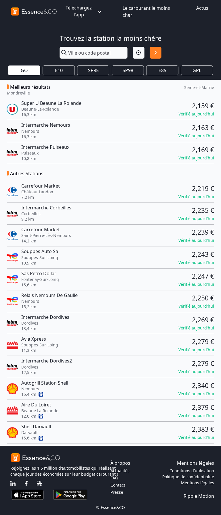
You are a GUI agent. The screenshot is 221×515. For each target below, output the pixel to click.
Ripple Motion (199, 496)
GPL (197, 70)
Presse (116, 492)
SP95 (93, 70)
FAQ (114, 478)
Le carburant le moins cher (146, 11)
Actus (202, 8)
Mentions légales (197, 482)
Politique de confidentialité (188, 476)
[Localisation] (138, 53)
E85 (162, 70)
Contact (117, 485)
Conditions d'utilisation (191, 470)
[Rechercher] (155, 53)
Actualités (119, 470)
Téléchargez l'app (79, 11)
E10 (59, 70)
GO (24, 70)
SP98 (128, 70)
